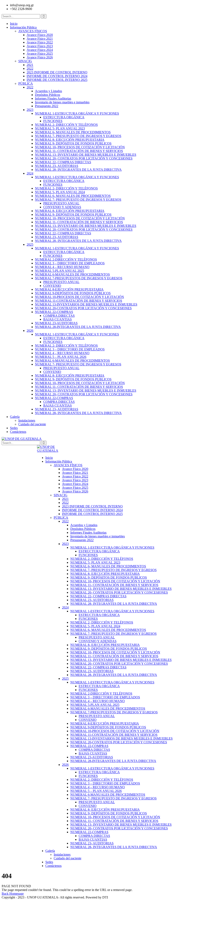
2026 (30, 330)
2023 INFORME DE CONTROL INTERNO (57, 72)
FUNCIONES (52, 121)
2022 (30, 68)
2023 (30, 109)
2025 (30, 244)
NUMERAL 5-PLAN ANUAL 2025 (59, 270)
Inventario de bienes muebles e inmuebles (62, 102)
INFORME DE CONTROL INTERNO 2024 (57, 76)
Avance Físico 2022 (40, 42)
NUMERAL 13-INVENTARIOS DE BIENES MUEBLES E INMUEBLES (86, 304)
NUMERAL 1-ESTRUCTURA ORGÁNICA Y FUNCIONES (77, 113)
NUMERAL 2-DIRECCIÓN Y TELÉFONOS (66, 259)
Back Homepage (13, 893)
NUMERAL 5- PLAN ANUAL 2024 (60, 192)
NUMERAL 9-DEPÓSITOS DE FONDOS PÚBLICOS (73, 293)
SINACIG (25, 61)
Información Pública (23, 27)
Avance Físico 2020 (40, 35)
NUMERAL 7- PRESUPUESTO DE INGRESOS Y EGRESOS (78, 136)
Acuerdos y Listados (48, 91)
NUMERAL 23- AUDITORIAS (56, 166)
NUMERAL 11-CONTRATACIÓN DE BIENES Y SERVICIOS (78, 300)
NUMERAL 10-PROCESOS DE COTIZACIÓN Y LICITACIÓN (79, 297)
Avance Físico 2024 (40, 50)
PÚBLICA (25, 83)
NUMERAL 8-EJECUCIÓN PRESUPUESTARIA (69, 289)
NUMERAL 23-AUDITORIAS (56, 323)
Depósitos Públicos (47, 95)
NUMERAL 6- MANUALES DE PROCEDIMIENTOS (73, 132)
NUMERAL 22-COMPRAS (54, 312)
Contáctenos (18, 431)
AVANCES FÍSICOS (32, 31)
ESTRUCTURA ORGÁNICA (63, 117)
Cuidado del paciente (32, 424)
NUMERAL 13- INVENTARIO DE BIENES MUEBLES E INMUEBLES (85, 154)
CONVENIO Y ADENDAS (62, 207)
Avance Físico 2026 (40, 57)
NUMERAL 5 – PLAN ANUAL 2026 (60, 357)
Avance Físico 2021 (40, 38)
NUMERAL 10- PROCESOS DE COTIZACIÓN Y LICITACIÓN (80, 147)
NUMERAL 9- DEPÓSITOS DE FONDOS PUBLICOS (73, 143)
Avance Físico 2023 (40, 46)
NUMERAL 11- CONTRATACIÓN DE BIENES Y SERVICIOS (79, 151)
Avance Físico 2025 (40, 53)
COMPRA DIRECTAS (59, 315)
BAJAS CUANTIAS (57, 319)
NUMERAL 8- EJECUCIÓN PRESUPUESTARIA (69, 139)
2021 (30, 65)
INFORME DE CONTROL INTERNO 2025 (57, 80)
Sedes (14, 428)
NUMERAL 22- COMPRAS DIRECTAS (63, 162)
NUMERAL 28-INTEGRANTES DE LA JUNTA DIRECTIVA (78, 327)
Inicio (13, 23)
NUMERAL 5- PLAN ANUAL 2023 (60, 128)
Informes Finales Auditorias (53, 98)
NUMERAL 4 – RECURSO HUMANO (62, 267)
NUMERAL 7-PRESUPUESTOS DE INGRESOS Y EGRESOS (78, 278)
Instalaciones (26, 420)
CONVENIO (52, 285)
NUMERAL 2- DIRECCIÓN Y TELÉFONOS (66, 124)
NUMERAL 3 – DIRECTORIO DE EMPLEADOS (70, 263)
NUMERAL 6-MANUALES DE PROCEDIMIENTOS (72, 274)
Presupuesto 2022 (46, 106)
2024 (30, 173)
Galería (15, 416)
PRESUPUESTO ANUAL (61, 203)
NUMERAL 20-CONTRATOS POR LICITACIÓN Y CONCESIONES (83, 308)
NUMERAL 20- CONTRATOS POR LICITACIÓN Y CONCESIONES (84, 158)
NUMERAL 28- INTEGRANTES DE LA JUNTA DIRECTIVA (78, 169)
